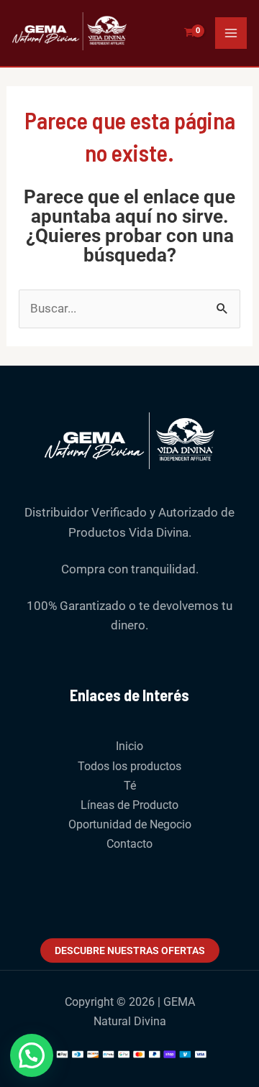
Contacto (129, 844)
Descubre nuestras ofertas (130, 950)
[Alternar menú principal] (231, 33)
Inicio (129, 746)
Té (130, 785)
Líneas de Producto (129, 805)
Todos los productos (129, 766)
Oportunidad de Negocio (129, 824)
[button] (31, 1055)
